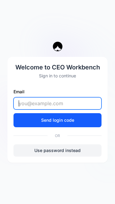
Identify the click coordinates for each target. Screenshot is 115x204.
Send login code (57, 120)
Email (19, 91)
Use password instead (57, 150)
